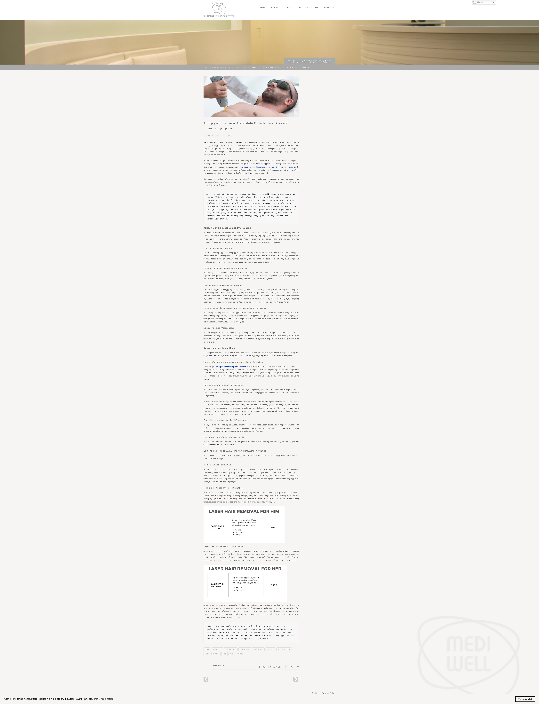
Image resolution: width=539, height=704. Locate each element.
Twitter (262, 665)
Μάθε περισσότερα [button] (103, 699)
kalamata (270, 649)
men (231, 654)
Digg (279, 665)
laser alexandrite (284, 649)
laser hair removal (212, 654)
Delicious (285, 665)
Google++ (290, 665)
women (240, 654)
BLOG (315, 7)
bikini (207, 649)
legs (224, 654)
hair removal (245, 649)
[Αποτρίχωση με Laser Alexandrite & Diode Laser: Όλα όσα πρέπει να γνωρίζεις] (251, 96)
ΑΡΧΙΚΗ (263, 7)
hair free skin (231, 649)
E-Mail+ (296, 665)
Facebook (257, 665)
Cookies (315, 693)
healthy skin (258, 649)
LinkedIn (268, 665)
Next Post (295, 679)
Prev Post (206, 679)
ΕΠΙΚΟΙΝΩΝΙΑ (328, 7)
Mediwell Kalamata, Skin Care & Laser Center (223, 67)
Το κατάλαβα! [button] (525, 699)
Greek (479, 2)
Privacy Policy (328, 693)
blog (244, 67)
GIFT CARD (304, 7)
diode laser (217, 649)
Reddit (274, 665)
